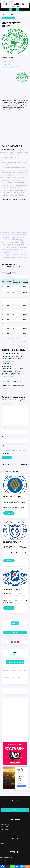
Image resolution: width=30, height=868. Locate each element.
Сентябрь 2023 (5, 829)
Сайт (3, 445)
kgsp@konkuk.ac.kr (12, 361)
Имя (3, 427)
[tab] (10, 9)
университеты (6, 385)
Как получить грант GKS (10, 674)
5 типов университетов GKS (11, 677)
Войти (2, 843)
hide (14, 62)
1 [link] (13, 341)
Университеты (20, 14)
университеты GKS (18, 385)
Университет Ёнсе (8, 681)
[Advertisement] (15, 127)
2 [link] (16, 341)
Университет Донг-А (13, 542)
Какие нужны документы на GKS (12, 667)
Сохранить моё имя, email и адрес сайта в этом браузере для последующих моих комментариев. (14, 451)
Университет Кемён (12, 589)
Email (4, 436)
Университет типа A (17, 381)
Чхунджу (24, 105)
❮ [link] (10, 341)
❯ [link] (27, 341)
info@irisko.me (15, 654)
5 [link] (24, 341)
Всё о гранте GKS (15, 4)
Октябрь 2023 (5, 826)
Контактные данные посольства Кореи (14, 670)
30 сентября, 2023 (11, 593)
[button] (4, 282)
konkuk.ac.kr (9, 376)
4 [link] (21, 341)
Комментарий (6, 403)
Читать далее (10, 514)
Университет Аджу (12, 497)
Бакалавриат (3, 857)
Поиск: (10, 276)
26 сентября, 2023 (11, 546)
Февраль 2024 (5, 824)
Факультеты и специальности (10, 66)
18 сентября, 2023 (11, 501)
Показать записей (9, 272)
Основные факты (7, 64)
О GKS (7, 860)
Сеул (19, 105)
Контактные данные (7, 67)
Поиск (15, 623)
